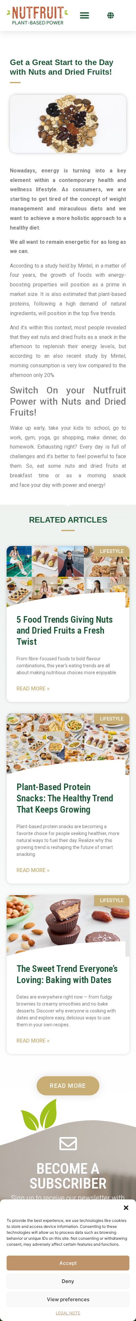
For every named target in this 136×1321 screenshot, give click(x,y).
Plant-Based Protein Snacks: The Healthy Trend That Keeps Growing (65, 798)
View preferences (68, 1299)
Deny (68, 1281)
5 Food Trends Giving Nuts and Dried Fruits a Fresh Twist (65, 630)
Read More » (33, 688)
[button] (126, 1207)
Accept (68, 1263)
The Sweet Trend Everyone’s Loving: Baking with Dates (67, 974)
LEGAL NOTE (68, 1312)
